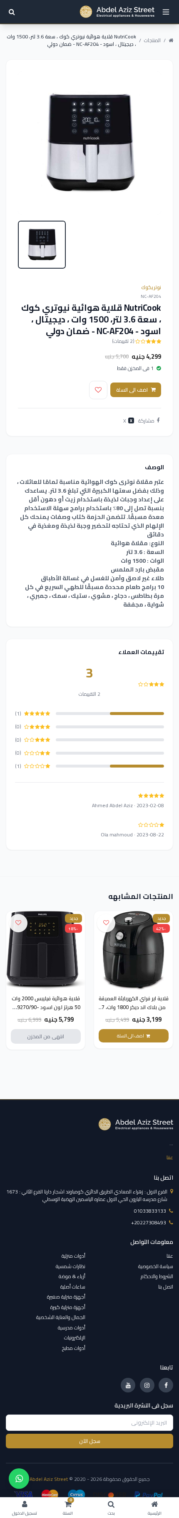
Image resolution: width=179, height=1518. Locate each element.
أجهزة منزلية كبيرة (67, 1307)
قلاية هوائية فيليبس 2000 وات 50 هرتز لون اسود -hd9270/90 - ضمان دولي (45, 1007)
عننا (170, 1157)
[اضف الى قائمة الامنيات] (98, 390)
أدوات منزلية (73, 1256)
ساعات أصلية (72, 1286)
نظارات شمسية (70, 1266)
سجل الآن (89, 1441)
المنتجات (152, 40)
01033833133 (150, 1211)
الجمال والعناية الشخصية (60, 1317)
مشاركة (146, 421)
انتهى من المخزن (45, 1036)
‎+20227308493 (148, 1222)
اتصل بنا (165, 1286)
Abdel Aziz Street (49, 1479)
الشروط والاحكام (157, 1276)
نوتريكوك (151, 287)
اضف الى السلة (132, 390)
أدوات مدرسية (71, 1327)
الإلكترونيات (74, 1337)
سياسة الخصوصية (155, 1266)
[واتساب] (19, 1478)
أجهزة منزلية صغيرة (66, 1297)
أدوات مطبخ (73, 1348)
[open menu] (166, 12)
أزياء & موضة (72, 1276)
